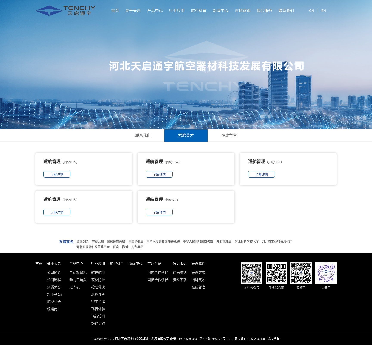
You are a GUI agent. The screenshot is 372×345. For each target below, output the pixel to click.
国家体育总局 (116, 241)
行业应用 (176, 11)
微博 (125, 247)
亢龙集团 (137, 247)
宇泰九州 (98, 241)
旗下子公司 (55, 294)
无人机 (74, 287)
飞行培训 (98, 316)
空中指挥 (98, 301)
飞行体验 (98, 309)
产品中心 (155, 11)
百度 (116, 247)
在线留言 (229, 135)
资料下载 (180, 280)
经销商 (52, 309)
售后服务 (264, 11)
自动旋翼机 (78, 272)
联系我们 (286, 11)
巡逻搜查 (98, 294)
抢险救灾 (98, 287)
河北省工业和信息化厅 (277, 241)
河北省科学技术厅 (247, 241)
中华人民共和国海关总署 (163, 241)
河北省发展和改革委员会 (93, 247)
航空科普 (198, 11)
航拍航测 (98, 272)
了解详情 (57, 174)
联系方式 (198, 272)
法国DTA (82, 241)
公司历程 (54, 280)
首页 (115, 11)
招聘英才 (186, 135)
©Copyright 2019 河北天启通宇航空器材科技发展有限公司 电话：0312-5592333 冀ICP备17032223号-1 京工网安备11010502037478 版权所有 (186, 338)
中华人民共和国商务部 (198, 241)
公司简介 (54, 272)
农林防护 (98, 280)
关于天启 (133, 11)
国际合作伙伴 (157, 280)
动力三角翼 (78, 280)
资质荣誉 (54, 287)
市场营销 (242, 11)
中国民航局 (135, 241)
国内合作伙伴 (157, 272)
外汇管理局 (223, 241)
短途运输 (98, 323)
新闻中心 (220, 11)
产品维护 (180, 272)
